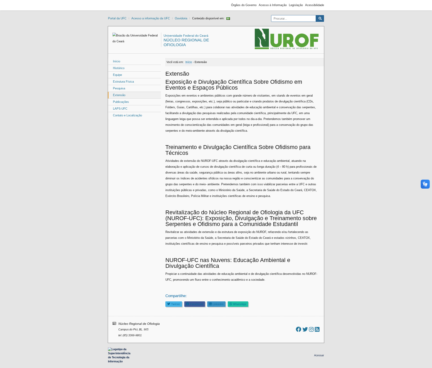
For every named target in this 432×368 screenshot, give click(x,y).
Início (116, 61)
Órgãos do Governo (243, 5)
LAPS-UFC (120, 108)
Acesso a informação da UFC (150, 18)
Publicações (121, 102)
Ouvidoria (181, 18)
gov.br (116, 5)
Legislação (296, 5)
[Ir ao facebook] (298, 329)
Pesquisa (119, 88)
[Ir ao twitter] (305, 329)
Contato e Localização (127, 115)
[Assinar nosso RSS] (317, 329)
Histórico (118, 68)
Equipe (117, 75)
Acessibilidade (314, 5)
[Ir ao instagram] (311, 329)
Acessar (319, 355)
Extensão (119, 95)
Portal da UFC (117, 18)
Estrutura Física (123, 81)
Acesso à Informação (273, 5)
